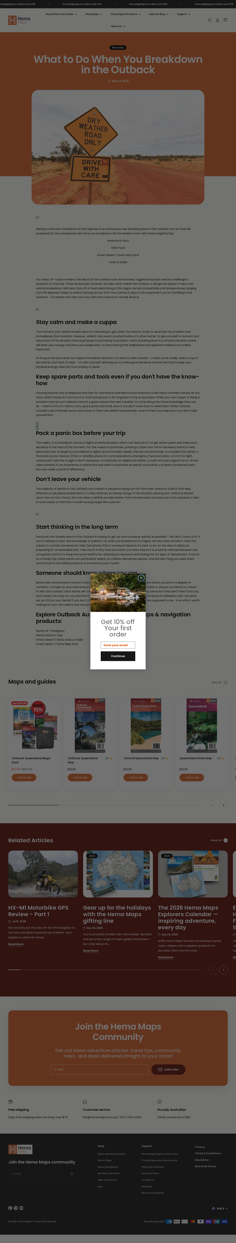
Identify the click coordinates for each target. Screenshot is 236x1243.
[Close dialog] (141, 578)
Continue (118, 656)
